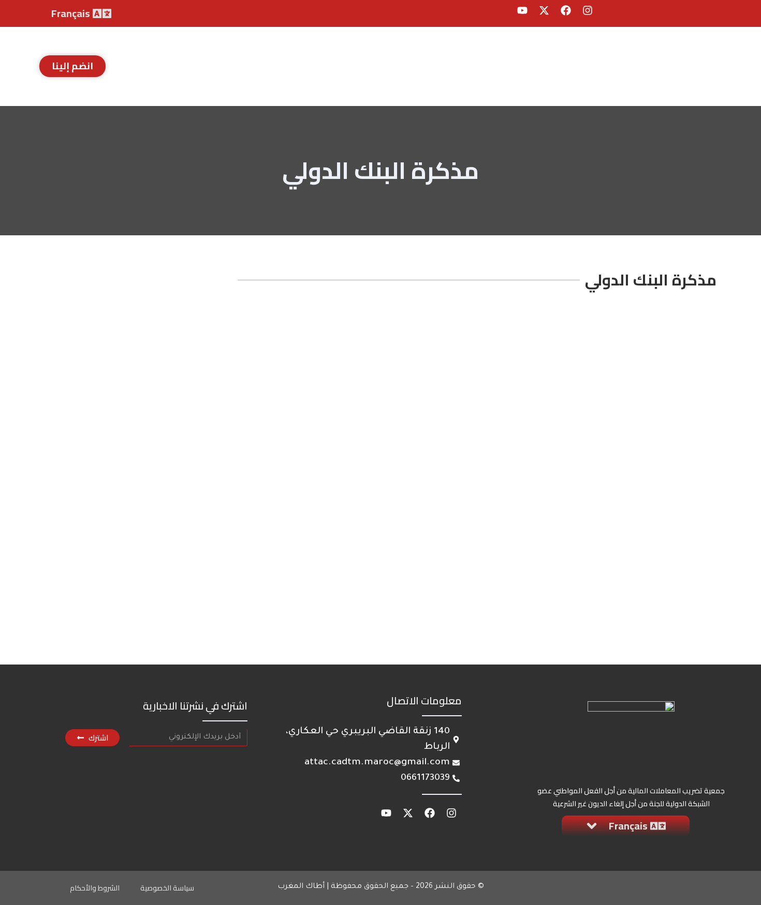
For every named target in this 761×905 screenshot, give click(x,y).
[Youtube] (522, 10)
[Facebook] (565, 10)
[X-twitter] (544, 10)
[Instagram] (587, 10)
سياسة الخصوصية (167, 888)
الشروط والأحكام (95, 888)
